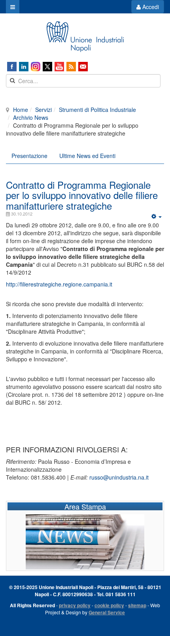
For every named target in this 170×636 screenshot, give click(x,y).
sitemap (137, 605)
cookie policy (109, 605)
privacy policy (75, 605)
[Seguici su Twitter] (47, 66)
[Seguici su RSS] (71, 66)
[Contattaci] (83, 66)
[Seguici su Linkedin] (23, 66)
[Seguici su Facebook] (12, 66)
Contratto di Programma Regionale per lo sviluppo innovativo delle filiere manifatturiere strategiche (82, 195)
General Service (107, 612)
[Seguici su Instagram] (35, 66)
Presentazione (29, 156)
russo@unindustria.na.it (119, 477)
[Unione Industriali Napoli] (85, 36)
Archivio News (30, 117)
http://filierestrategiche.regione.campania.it (59, 284)
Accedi (150, 7)
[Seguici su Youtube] (59, 66)
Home (20, 109)
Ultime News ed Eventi (87, 156)
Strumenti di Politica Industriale (97, 109)
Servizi (43, 109)
